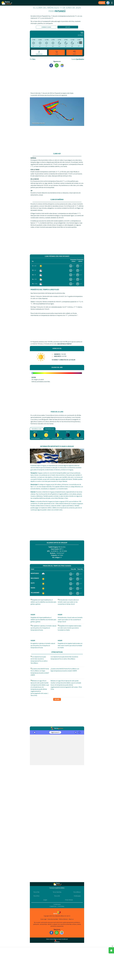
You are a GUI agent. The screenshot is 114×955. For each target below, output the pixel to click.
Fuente (78, 59)
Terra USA (57, 896)
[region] (57, 80)
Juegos (45, 900)
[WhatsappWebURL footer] (57, 932)
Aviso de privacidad (53, 919)
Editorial (61, 906)
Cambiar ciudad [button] (46, 27)
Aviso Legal (44, 919)
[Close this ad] (112, 946)
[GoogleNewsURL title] (62, 65)
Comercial (53, 906)
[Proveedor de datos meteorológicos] (57, 941)
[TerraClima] (108, 2)
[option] (39, 52)
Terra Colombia (57, 892)
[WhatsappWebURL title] (57, 65)
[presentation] (80, 42)
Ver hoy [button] (67, 27)
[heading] (57, 699)
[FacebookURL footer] (51, 932)
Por (32, 59)
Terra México (77, 892)
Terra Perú (36, 896)
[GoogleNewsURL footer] (62, 932)
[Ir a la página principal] (6, 3)
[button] (11, 59)
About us (71, 919)
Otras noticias (69, 900)
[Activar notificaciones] (104, 950)
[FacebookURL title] (51, 65)
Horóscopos (77, 896)
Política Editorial (63, 919)
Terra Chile (36, 892)
